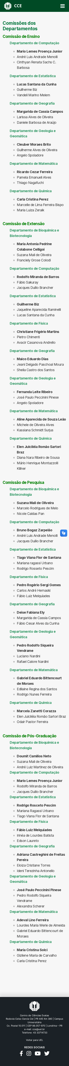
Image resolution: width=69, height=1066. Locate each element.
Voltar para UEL (34, 1040)
